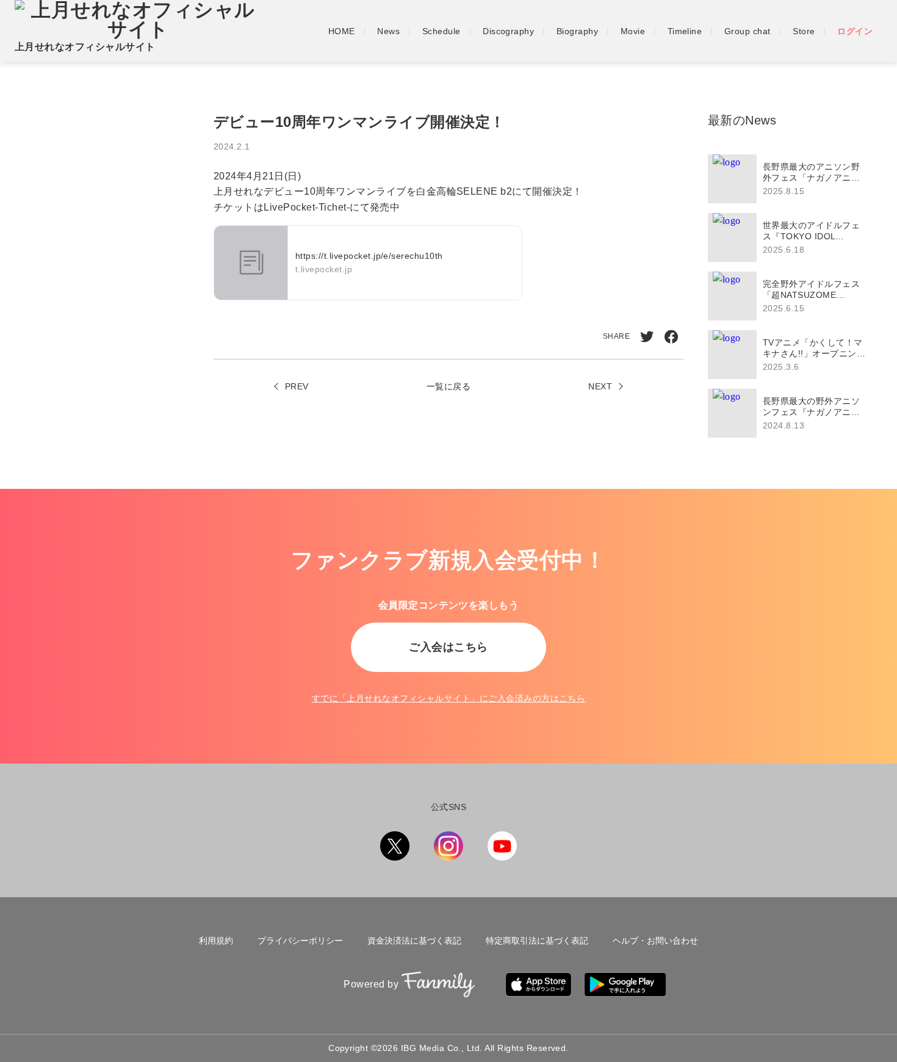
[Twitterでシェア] (647, 337)
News (388, 31)
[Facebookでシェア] (671, 337)
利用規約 (216, 940)
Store (804, 31)
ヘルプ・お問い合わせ (655, 940)
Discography (508, 31)
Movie (633, 31)
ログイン (855, 31)
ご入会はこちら (448, 647)
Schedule (441, 31)
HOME (341, 31)
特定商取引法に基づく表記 (537, 940)
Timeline (685, 31)
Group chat (747, 31)
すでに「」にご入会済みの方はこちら (449, 698)
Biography (577, 31)
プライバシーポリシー (300, 940)
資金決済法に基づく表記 (414, 940)
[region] (790, 296)
